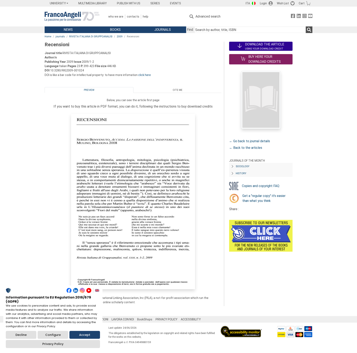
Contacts (133, 16)
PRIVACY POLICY (166, 319)
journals (60, 36)
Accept (84, 335)
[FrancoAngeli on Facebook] (293, 16)
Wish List (283, 3)
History (241, 173)
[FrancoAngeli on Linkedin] (299, 16)
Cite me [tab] (177, 90)
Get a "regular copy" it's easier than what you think (264, 198)
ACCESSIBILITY (191, 319)
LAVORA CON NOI (123, 319)
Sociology (242, 166)
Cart (302, 3)
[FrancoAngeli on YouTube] (310, 16)
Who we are (115, 16)
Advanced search (207, 16)
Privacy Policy (52, 344)
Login (263, 3)
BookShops (144, 319)
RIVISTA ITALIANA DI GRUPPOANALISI (90, 36)
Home (48, 36)
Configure (53, 335)
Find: (190, 30)
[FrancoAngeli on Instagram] (304, 16)
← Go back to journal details (249, 141)
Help (145, 16)
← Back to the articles (245, 148)
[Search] (309, 29)
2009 (120, 36)
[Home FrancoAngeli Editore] (72, 16)
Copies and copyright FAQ (260, 186)
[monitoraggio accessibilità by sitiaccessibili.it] (241, 328)
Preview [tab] (89, 90)
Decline (21, 335)
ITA (248, 3)
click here (144, 75)
